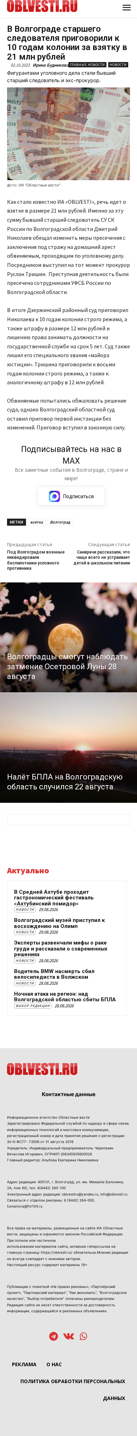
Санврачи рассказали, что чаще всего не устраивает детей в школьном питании (101, 558)
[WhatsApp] (83, 1337)
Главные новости (87, 64)
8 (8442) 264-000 (79, 1200)
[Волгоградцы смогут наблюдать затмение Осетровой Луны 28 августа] (68, 637)
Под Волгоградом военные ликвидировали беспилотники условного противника (36, 560)
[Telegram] (53, 1337)
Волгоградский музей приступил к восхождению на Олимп (59, 923)
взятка (36, 522)
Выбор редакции (33, 1005)
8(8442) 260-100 (51, 1188)
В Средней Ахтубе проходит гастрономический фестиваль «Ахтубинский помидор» (54, 898)
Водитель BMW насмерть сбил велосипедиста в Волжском (54, 974)
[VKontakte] (68, 1337)
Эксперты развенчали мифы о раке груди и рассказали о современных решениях (60, 949)
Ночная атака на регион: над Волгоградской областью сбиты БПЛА (65, 997)
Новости (118, 64)
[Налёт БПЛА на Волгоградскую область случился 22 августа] (68, 748)
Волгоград (60, 522)
